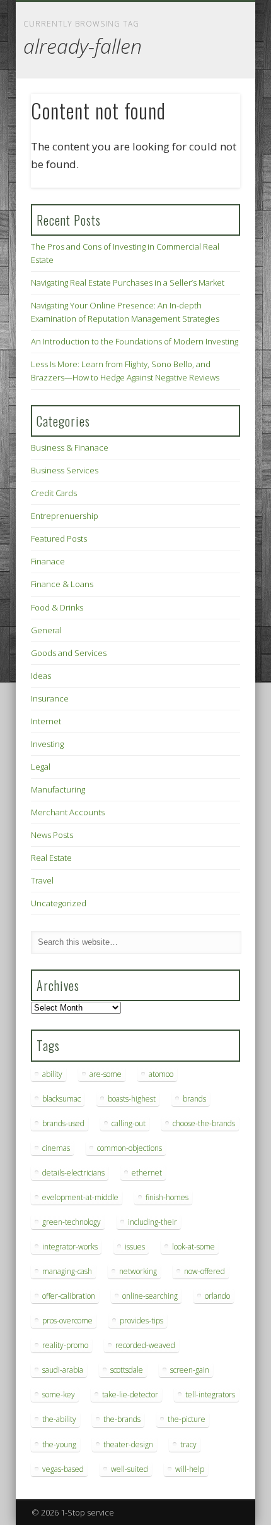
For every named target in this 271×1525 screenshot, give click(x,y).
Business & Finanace (69, 447)
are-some (105, 1074)
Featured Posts (59, 538)
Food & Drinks (57, 607)
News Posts (52, 835)
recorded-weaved (145, 1345)
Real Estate (51, 857)
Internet (46, 721)
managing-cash (67, 1271)
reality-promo (65, 1345)
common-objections (129, 1148)
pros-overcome (67, 1320)
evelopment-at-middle (80, 1197)
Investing (47, 744)
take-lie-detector (130, 1394)
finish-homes (167, 1197)
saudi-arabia (62, 1369)
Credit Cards (54, 493)
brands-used (63, 1123)
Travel (42, 880)
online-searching (150, 1296)
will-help (189, 1469)
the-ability (59, 1419)
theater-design (128, 1444)
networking (138, 1271)
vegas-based (63, 1469)
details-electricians (73, 1172)
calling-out (129, 1123)
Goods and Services (69, 653)
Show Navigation (209, 113)
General (46, 630)
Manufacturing (58, 789)
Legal (40, 766)
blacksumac (61, 1098)
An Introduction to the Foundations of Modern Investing (134, 341)
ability (52, 1074)
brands (194, 1098)
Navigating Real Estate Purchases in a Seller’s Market (127, 282)
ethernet (147, 1172)
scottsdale (126, 1369)
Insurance (50, 698)
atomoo (161, 1074)
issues (135, 1246)
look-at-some (193, 1246)
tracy (188, 1444)
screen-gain (189, 1369)
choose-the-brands (204, 1123)
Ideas (41, 675)
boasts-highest (132, 1098)
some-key (58, 1394)
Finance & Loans (62, 584)
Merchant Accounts (68, 812)
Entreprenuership (64, 515)
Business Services (64, 470)
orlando (217, 1296)
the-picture (186, 1419)
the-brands (122, 1419)
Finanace (48, 561)
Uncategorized (58, 903)
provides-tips (141, 1320)
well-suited (129, 1469)
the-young (59, 1444)
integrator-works (70, 1246)
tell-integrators (210, 1394)
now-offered (204, 1271)
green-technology (71, 1222)
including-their (152, 1222)
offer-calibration (68, 1296)
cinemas (56, 1148)
